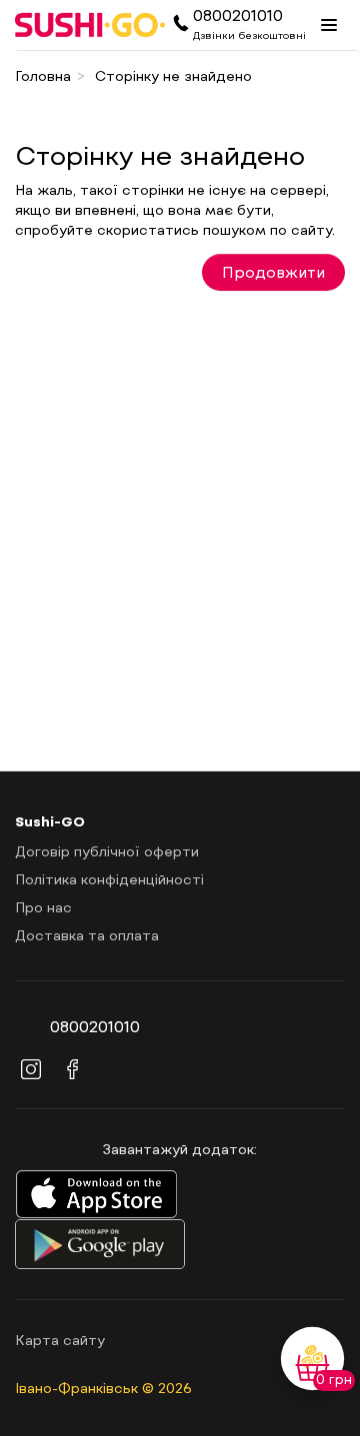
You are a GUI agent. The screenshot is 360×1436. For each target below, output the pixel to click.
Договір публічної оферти (107, 850)
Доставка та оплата (87, 934)
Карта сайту (60, 1339)
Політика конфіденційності (109, 878)
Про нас (43, 906)
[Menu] (329, 25)
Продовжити (273, 272)
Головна (43, 75)
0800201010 (238, 14)
